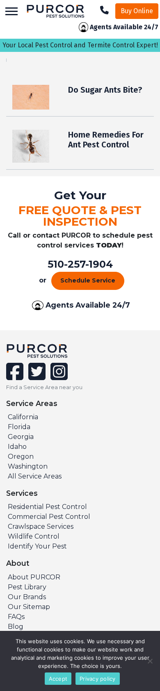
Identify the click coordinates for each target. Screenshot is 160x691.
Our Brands (27, 597)
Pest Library (27, 587)
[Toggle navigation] (11, 11)
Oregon (21, 456)
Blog (15, 626)
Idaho (17, 447)
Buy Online (137, 11)
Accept (58, 678)
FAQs (16, 617)
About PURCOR (34, 577)
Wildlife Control (33, 536)
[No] (150, 661)
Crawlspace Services (40, 526)
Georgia (21, 437)
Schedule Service (87, 280)
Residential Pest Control (47, 507)
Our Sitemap (29, 607)
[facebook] (15, 377)
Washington (28, 466)
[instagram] (57, 377)
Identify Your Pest (37, 546)
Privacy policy (98, 678)
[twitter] (36, 377)
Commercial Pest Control (49, 517)
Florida (19, 427)
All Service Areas (35, 476)
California (23, 417)
